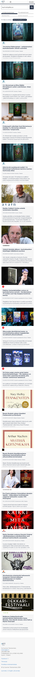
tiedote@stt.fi (5, 650)
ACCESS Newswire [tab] (23, 15)
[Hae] (32, 7)
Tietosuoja (4, 661)
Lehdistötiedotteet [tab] (8, 12)
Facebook (4, 658)
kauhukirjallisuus (19, 20)
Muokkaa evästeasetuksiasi (9, 664)
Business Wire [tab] (5, 15)
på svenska (17, 671)
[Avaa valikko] (10, 2)
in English (10, 671)
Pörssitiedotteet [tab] (23, 12)
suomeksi (4, 671)
